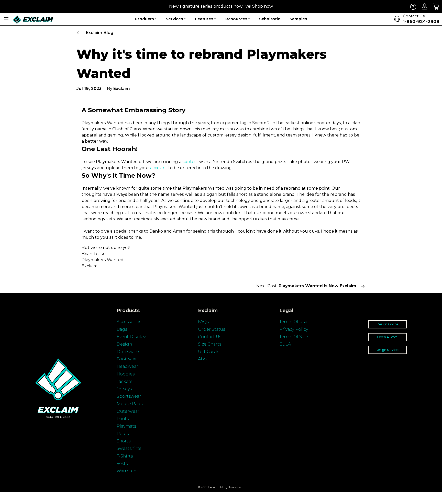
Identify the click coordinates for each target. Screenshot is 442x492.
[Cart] (436, 6)
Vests (122, 463)
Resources (236, 18)
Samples (298, 18)
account (158, 167)
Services (174, 18)
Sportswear (129, 396)
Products (144, 18)
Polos (123, 433)
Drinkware (128, 351)
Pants (123, 418)
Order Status (211, 329)
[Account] (424, 6)
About (204, 359)
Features (204, 18)
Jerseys (124, 388)
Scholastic (269, 18)
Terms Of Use (293, 321)
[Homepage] (33, 19)
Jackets (124, 381)
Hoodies (126, 374)
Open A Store (387, 337)
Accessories (129, 321)
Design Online (387, 324)
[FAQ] (413, 6)
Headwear (127, 366)
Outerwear (128, 411)
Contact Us (209, 336)
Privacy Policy (293, 329)
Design (124, 344)
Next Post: (306, 285)
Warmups (127, 470)
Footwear (127, 359)
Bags (122, 329)
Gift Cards (208, 351)
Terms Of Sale (293, 336)
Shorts (123, 441)
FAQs (203, 321)
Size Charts (209, 344)
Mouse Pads (129, 403)
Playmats (126, 426)
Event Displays (132, 336)
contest (190, 161)
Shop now (262, 6)
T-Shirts (125, 456)
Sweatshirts (129, 448)
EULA (285, 344)
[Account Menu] (6, 19)
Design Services (387, 350)
